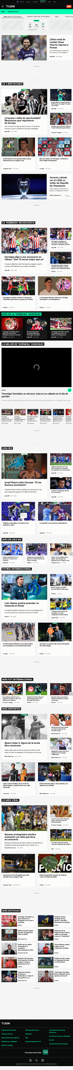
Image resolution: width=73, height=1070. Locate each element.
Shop (54, 1)
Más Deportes (9, 756)
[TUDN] (10, 6)
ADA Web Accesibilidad (9, 1041)
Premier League (56, 132)
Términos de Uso (7, 1034)
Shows (22, 1)
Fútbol (53, 271)
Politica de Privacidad (9, 1030)
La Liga (42, 168)
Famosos (35, 1)
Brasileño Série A (10, 848)
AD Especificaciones (32, 1030)
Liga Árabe (54, 617)
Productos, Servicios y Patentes (59, 1036)
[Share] (69, 390)
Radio (49, 1)
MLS (52, 849)
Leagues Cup (7, 168)
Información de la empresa (10, 1038)
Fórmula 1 (6, 793)
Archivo (51, 1040)
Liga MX (7, 131)
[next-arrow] (71, 554)
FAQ (26, 1038)
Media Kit (28, 1034)
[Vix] (68, 6)
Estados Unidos (23, 953)
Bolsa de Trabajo (7, 1045)
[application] (36, 367)
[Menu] (2, 6)
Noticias (28, 1)
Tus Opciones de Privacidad (58, 1044)
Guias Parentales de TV (33, 1041)
